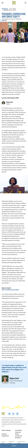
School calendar (6, 430)
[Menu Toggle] (2, 2)
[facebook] (9, 414)
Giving (17, 434)
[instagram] (13, 414)
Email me (8, 103)
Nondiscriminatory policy (21, 442)
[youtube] (17, 414)
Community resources (18, 431)
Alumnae (4, 434)
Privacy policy (3, 442)
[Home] (14, 3)
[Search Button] (25, 2)
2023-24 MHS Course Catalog (10, 289)
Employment (5, 436)
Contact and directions (18, 436)
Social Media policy (11, 442)
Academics (5, 8)
